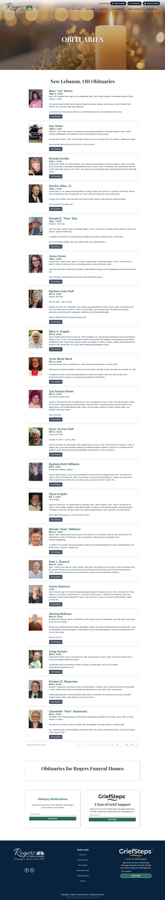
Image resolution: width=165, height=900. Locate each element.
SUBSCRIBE (52, 818)
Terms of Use (83, 897)
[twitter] (32, 870)
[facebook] (27, 870)
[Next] (136, 745)
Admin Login (94, 897)
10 (117, 745)
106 (132, 745)
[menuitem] (77, 9)
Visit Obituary (56, 116)
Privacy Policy (71, 897)
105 (126, 745)
